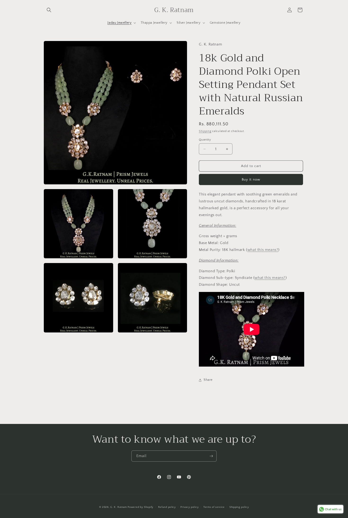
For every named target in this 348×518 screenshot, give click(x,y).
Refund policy (167, 507)
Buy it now (251, 179)
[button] (49, 10)
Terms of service (214, 507)
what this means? (262, 250)
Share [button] (208, 380)
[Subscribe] (211, 456)
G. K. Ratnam (118, 507)
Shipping (205, 131)
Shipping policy (239, 507)
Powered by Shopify (140, 507)
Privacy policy (189, 507)
